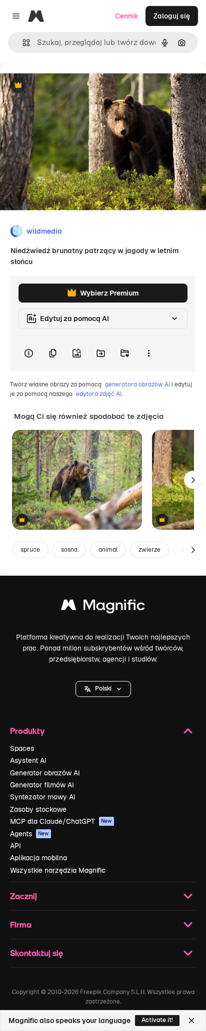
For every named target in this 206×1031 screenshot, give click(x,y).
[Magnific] (103, 607)
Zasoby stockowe (38, 809)
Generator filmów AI (42, 784)
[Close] (192, 1021)
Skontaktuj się (36, 953)
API (15, 845)
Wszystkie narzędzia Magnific (58, 870)
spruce (30, 550)
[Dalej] (193, 480)
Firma (21, 924)
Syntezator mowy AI (43, 796)
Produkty (27, 730)
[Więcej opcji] (148, 353)
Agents (29, 833)
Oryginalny (69, 85)
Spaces (22, 748)
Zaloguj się (172, 15)
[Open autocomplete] (22, 42)
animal (108, 550)
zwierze (149, 550)
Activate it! (157, 1020)
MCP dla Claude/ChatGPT (61, 821)
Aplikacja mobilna (38, 857)
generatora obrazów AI (137, 384)
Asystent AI (28, 760)
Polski (103, 688)
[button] (103, 689)
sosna (69, 550)
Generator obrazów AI (45, 772)
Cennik (126, 15)
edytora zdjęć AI (99, 394)
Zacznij (23, 896)
